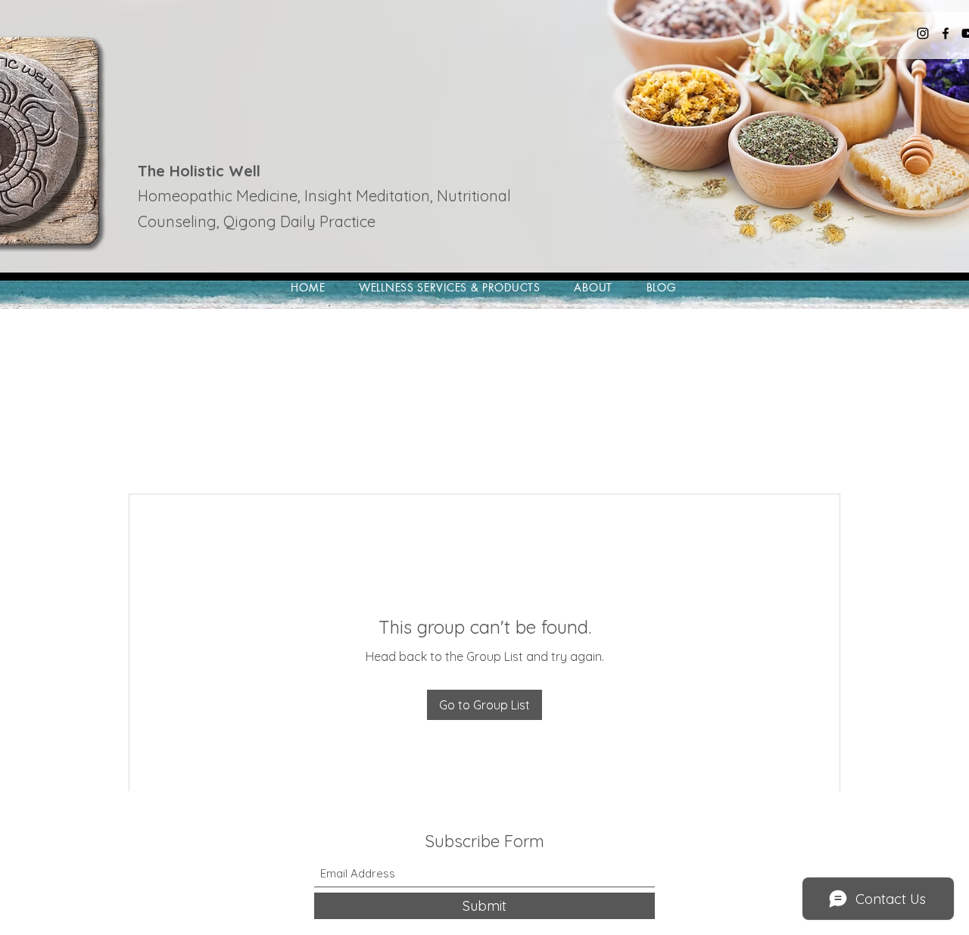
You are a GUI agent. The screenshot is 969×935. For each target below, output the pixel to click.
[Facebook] (945, 33)
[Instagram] (922, 33)
